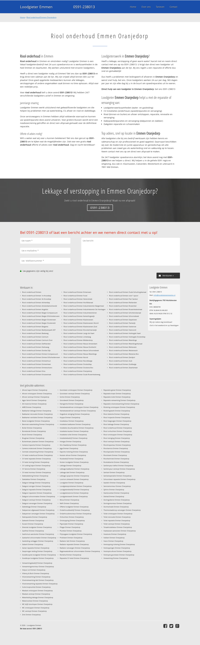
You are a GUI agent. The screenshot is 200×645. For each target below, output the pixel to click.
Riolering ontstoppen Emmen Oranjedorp (119, 407)
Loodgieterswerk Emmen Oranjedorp (74, 496)
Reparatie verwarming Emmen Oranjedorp (119, 400)
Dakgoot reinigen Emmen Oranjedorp (36, 486)
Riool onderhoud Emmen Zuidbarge (122, 364)
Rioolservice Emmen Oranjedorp (116, 448)
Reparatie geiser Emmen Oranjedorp (117, 390)
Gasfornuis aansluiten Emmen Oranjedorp (38, 534)
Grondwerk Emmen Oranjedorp (72, 400)
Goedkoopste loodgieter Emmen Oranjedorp (39, 555)
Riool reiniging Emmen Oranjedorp (117, 438)
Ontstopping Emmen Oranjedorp (72, 520)
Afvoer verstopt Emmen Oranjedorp (35, 397)
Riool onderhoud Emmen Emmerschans (37, 367)
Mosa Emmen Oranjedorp (69, 500)
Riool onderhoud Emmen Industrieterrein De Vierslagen (85, 309)
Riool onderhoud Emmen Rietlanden (123, 302)
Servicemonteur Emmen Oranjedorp (117, 486)
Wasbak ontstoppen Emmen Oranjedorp (37, 590)
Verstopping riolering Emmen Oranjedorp (119, 544)
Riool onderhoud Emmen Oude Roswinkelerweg (82, 374)
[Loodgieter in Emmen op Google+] (177, 626)
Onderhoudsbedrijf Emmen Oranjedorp (75, 510)
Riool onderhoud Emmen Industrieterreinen (80, 313)
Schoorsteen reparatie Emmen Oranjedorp (119, 479)
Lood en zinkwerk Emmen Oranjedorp (74, 479)
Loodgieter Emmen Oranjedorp (71, 483)
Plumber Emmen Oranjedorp (71, 531)
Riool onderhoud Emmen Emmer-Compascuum (40, 354)
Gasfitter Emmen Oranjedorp (33, 531)
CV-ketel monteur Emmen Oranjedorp (36, 472)
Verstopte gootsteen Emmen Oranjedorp (119, 555)
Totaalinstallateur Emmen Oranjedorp (118, 527)
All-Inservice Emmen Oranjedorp (34, 404)
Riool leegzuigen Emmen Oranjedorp (117, 421)
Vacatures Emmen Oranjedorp (115, 534)
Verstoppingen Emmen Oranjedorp (117, 548)
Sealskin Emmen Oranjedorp (114, 483)
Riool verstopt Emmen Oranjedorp (117, 441)
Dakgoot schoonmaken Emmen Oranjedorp (38, 496)
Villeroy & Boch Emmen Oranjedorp (35, 573)
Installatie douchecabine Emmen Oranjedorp (77, 428)
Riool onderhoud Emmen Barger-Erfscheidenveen (41, 316)
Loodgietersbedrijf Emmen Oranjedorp (74, 489)
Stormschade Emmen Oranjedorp (116, 507)
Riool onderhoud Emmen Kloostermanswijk (80, 330)
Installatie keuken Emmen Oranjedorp (74, 431)
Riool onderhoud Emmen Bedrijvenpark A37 (38, 330)
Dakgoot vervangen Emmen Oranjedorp (37, 503)
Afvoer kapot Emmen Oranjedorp (34, 390)
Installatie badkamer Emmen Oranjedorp (75, 424)
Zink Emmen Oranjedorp (31, 614)
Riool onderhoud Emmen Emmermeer (36, 364)
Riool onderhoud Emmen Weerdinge (123, 340)
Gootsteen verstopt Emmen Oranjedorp (75, 393)
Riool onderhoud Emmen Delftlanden (36, 344)
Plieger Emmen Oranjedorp (70, 527)
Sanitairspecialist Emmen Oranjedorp (117, 476)
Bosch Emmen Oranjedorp (32, 434)
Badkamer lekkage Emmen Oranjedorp (36, 411)
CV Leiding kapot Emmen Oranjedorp (36, 465)
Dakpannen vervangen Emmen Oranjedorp (38, 513)
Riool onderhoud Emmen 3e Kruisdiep (36, 299)
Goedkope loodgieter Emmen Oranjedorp (38, 558)
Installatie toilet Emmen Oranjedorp (73, 434)
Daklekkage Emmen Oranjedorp (34, 507)
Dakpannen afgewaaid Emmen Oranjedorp (38, 510)
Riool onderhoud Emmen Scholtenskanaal (125, 313)
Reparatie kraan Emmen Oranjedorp (117, 393)
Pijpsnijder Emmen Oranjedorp (71, 524)
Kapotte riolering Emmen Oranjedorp (74, 452)
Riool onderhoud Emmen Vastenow (122, 326)
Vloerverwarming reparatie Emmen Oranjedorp (40, 584)
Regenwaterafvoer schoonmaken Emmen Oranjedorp (80, 551)
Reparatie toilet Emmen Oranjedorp (117, 397)
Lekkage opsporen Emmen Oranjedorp (74, 476)
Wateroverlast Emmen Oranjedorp (35, 601)
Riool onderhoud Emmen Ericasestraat (36, 374)
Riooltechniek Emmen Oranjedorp (116, 459)
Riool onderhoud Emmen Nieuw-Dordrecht (80, 347)
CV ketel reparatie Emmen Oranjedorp (36, 459)
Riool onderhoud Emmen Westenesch (123, 350)
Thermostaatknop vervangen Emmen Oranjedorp (122, 510)
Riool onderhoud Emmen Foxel (75, 296)
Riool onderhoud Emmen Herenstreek (78, 299)
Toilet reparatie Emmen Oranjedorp (117, 520)
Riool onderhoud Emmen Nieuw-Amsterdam (80, 344)
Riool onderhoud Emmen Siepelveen (123, 320)
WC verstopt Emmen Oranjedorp (34, 611)
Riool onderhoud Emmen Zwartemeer (123, 367)
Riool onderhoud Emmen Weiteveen (123, 347)
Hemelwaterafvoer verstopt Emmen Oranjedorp (78, 411)
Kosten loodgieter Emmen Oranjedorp (74, 462)
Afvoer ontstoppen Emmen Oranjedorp (37, 393)
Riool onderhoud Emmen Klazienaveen (78, 320)
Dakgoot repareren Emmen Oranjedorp (37, 493)
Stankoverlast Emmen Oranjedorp (116, 493)
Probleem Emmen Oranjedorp (71, 538)
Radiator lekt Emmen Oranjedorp (72, 541)
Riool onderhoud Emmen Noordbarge (78, 361)
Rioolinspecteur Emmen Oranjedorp (117, 445)
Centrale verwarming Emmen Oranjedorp (37, 452)
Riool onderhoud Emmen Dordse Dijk (36, 350)
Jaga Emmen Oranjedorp (69, 448)
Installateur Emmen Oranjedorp (72, 421)
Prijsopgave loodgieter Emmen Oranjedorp (76, 534)
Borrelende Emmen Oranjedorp (34, 431)
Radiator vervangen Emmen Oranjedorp (75, 548)
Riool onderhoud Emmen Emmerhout (36, 361)
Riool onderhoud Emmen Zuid (120, 361)
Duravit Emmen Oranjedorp (32, 524)
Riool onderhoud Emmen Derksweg (35, 347)
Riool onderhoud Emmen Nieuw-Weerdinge (80, 354)
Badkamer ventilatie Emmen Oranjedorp (37, 417)
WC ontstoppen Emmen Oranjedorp (35, 608)
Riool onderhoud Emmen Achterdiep (36, 302)
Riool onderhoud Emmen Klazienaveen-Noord (81, 323)
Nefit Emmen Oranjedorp (69, 503)
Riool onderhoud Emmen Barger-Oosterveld (38, 323)
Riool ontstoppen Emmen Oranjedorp (118, 434)
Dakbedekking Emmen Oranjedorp (35, 476)
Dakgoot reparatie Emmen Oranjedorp (36, 489)
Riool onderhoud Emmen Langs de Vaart (79, 333)
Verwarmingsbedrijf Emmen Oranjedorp (37, 563)
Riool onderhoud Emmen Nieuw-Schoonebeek (81, 350)
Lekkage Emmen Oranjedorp (70, 465)
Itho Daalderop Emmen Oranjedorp (73, 445)
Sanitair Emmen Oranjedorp (114, 472)
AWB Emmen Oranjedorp (31, 407)
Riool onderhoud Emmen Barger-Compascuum (40, 313)
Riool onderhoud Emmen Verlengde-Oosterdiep (127, 337)
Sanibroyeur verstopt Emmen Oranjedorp (119, 469)
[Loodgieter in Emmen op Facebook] (165, 626)
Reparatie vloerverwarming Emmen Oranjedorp (121, 404)
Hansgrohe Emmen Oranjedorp (71, 404)
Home (22, 17)
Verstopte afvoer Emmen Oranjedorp (117, 551)
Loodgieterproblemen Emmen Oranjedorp (76, 486)
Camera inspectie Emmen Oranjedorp (36, 445)
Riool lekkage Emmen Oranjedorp (116, 424)
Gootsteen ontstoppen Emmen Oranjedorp (76, 390)
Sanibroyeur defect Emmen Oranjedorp (118, 465)
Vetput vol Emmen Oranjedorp (33, 570)
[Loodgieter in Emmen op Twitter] (171, 626)
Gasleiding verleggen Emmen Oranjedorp (37, 541)
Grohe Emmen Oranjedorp (70, 397)
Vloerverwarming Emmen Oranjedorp (36, 577)
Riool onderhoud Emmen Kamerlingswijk (79, 316)
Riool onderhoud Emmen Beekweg (35, 333)
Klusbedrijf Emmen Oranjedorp (71, 459)
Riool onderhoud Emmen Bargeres (35, 326)
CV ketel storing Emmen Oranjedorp (35, 462)
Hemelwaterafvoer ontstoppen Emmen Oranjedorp (79, 407)
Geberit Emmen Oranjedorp (32, 544)
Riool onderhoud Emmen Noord (76, 357)
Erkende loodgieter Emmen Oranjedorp (37, 527)
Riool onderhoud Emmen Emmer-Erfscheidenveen (41, 357)
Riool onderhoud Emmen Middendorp (78, 340)
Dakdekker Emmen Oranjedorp (34, 479)
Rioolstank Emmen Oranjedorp (115, 455)
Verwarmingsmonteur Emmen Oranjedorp (38, 566)
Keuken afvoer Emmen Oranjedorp (73, 455)
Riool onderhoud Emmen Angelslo (35, 309)
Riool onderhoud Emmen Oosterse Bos (78, 367)
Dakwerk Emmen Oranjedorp (33, 520)
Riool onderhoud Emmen (31, 292)
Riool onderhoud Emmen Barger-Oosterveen (39, 320)
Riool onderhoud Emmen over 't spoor (123, 296)
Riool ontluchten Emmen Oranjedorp (118, 431)
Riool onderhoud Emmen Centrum (35, 337)
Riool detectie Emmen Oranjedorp (116, 414)
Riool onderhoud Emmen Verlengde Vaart (125, 333)
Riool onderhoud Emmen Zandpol (122, 357)
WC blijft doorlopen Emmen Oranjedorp (37, 604)
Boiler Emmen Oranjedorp (32, 428)
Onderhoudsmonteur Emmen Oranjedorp (75, 513)
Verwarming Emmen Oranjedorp (116, 558)
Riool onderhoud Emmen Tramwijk (122, 323)
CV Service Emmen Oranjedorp (33, 469)
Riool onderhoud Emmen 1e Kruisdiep (36, 296)
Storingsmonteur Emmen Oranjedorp (118, 503)
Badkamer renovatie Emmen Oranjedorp (37, 414)
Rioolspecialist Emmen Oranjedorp (117, 452)
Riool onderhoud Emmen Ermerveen (77, 292)
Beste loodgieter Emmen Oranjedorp (36, 421)
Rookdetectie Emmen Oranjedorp (116, 462)
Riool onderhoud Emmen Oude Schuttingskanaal (127, 292)
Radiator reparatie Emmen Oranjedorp (74, 544)
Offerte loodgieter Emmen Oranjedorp (74, 507)
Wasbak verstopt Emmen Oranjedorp (36, 594)
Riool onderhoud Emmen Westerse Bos (124, 354)
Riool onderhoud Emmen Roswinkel (122, 306)
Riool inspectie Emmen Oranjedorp (117, 417)
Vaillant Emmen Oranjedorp (114, 538)
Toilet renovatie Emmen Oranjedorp (117, 517)
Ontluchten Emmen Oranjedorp (72, 517)
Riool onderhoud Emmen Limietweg (77, 337)
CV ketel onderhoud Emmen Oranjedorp (37, 455)
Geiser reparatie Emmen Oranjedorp (35, 548)
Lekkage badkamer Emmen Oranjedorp (74, 469)
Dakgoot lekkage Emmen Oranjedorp (36, 483)
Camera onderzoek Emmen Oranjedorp (37, 448)
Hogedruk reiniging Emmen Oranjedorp (75, 414)
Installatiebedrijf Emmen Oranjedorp (73, 438)
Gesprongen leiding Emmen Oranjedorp (37, 551)
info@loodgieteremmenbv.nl (164, 295)
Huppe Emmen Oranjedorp (70, 417)
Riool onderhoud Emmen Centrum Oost (37, 340)
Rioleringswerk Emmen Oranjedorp (117, 411)
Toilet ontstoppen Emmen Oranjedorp (118, 513)
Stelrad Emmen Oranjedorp (114, 496)
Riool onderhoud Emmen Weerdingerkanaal (125, 344)
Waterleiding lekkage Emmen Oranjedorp (37, 597)
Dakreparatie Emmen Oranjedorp (34, 517)
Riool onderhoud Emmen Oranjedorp (41, 17)
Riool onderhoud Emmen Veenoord (122, 330)
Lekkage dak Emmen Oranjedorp (72, 472)
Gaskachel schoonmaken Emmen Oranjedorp (39, 538)
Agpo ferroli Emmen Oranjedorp (34, 400)
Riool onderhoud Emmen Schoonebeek (124, 316)
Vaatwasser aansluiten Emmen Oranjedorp (120, 531)
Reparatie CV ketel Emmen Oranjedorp (74, 558)
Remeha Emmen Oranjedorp (70, 555)
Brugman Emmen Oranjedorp (33, 438)
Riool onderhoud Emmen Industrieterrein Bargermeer (84, 306)
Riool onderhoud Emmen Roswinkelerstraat (125, 309)
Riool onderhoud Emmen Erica (33, 371)
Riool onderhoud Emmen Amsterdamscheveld (39, 306)
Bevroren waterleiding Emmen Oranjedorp (38, 424)
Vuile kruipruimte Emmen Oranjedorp (36, 587)
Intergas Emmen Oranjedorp (70, 441)
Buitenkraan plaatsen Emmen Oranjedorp (38, 441)
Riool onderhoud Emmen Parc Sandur (123, 299)
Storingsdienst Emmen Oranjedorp (117, 500)
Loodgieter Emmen (36, 6)
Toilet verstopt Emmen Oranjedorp (117, 524)
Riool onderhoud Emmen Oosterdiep (78, 364)
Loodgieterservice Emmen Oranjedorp (74, 493)
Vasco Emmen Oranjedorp (113, 541)
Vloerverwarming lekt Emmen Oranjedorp (38, 580)
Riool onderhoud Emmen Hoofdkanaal (78, 302)
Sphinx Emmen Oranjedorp (114, 489)
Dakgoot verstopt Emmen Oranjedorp (36, 500)
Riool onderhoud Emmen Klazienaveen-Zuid (80, 326)
